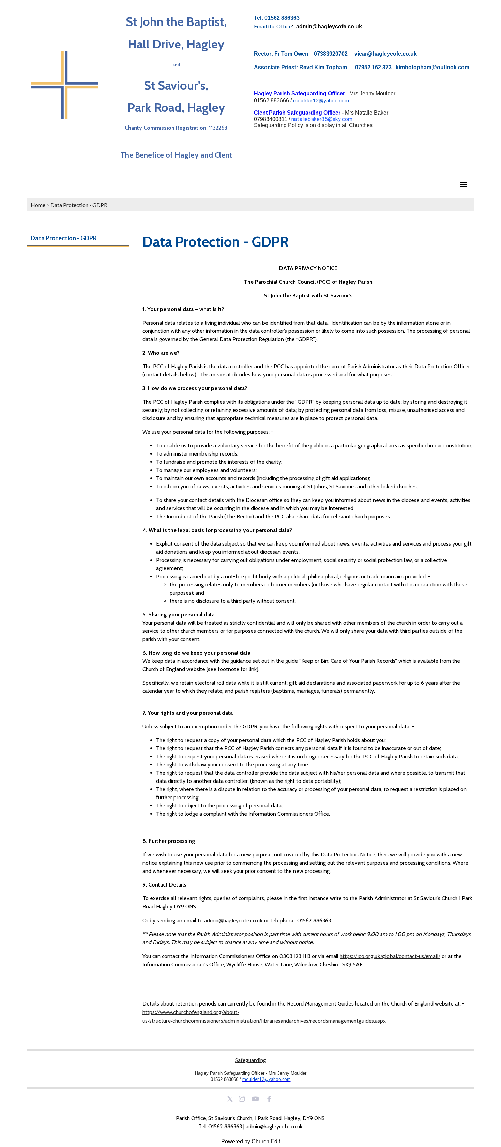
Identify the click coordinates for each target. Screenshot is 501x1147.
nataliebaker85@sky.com (321, 119)
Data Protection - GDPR (78, 205)
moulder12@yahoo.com (321, 100)
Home (38, 205)
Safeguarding (250, 1060)
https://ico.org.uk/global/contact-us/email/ (390, 956)
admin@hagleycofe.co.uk (233, 920)
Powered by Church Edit (250, 1141)
